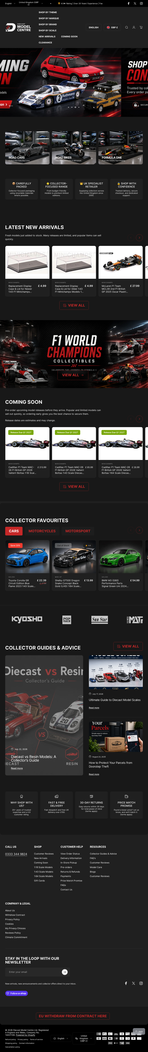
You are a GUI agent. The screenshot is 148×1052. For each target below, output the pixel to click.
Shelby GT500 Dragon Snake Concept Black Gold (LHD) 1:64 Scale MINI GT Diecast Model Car (67, 586)
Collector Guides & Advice (103, 853)
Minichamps (14, 282)
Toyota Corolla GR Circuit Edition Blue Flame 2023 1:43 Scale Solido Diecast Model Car (21, 586)
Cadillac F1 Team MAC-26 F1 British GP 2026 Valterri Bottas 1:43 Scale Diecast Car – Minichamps (69, 471)
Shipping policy (11, 1043)
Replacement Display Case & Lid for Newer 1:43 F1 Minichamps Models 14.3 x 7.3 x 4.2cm (20, 291)
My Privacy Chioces (15, 928)
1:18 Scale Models (43, 867)
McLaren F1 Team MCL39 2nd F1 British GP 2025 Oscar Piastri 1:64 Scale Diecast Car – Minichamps (115, 291)
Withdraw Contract (15, 915)
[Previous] (11, 106)
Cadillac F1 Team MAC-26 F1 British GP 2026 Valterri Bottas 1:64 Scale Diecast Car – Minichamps (116, 471)
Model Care (96, 867)
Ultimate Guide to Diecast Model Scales (115, 700)
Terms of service (36, 1039)
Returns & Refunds (70, 871)
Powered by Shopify (25, 1035)
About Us (10, 910)
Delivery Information (71, 858)
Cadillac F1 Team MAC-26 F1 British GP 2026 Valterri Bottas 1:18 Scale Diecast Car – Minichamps (22, 473)
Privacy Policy (12, 919)
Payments (66, 876)
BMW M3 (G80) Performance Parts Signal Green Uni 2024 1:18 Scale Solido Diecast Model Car (115, 586)
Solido (12, 577)
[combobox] (10, 3)
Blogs (93, 871)
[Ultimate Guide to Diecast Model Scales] (116, 672)
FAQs (63, 885)
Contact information (26, 1043)
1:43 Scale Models (43, 871)
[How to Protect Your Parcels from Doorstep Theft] (116, 737)
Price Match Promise (71, 880)
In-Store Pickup (69, 862)
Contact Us (66, 889)
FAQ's (93, 858)
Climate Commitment (16, 937)
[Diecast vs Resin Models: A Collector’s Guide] (44, 715)
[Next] (137, 106)
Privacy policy (23, 1039)
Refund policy (10, 1039)
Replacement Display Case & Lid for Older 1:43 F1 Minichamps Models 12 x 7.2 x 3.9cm (69, 290)
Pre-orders (66, 867)
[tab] (14, 531)
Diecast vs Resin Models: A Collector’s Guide (33, 758)
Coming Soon (41, 862)
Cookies (9, 923)
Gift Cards (39, 880)
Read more (17, 768)
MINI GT (58, 577)
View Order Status (70, 853)
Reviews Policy (13, 932)
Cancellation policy (12, 1047)
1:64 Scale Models (43, 876)
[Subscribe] (65, 972)
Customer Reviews (44, 853)
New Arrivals (40, 858)
